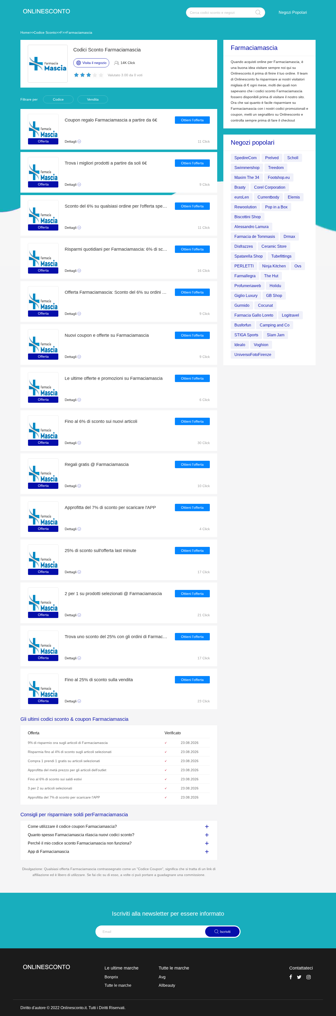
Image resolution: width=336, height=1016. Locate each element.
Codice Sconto (45, 32)
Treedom (276, 168)
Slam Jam (275, 335)
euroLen (241, 197)
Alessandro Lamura (251, 227)
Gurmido (241, 305)
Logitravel (290, 315)
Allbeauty (167, 985)
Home (25, 32)
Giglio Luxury (246, 295)
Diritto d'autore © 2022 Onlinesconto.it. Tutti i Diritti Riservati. (72, 1008)
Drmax (289, 236)
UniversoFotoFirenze (252, 355)
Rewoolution (245, 207)
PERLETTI (244, 266)
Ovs (297, 266)
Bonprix (111, 977)
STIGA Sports (246, 335)
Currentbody (268, 197)
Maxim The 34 (246, 177)
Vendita (93, 99)
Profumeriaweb (247, 286)
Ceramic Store (274, 246)
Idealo (239, 345)
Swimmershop (247, 168)
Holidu (275, 286)
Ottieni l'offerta (192, 120)
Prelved (272, 158)
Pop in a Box (276, 207)
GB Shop (274, 295)
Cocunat (265, 305)
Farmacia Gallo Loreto (253, 315)
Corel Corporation (269, 187)
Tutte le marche (118, 985)
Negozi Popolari (293, 12)
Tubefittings (281, 256)
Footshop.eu (279, 177)
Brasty (239, 187)
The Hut (271, 276)
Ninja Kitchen (274, 266)
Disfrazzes (243, 246)
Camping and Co (275, 325)
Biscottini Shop (247, 217)
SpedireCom (245, 158)
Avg (162, 977)
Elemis (294, 197)
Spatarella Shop (248, 256)
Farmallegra (245, 276)
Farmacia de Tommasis (254, 236)
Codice (58, 99)
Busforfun (242, 325)
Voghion (261, 345)
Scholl (292, 158)
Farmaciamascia (79, 32)
